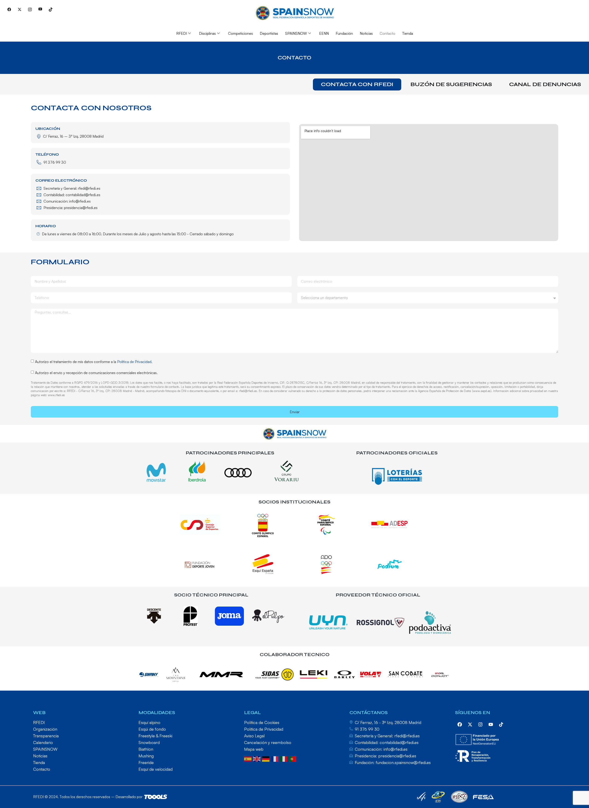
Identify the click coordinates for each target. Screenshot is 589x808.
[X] (19, 9)
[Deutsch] (266, 758)
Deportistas (269, 33)
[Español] (248, 758)
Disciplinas (207, 33)
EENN (324, 33)
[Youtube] (40, 9)
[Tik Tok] (50, 9)
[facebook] (459, 724)
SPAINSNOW (296, 33)
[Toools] (156, 796)
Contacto (387, 33)
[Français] (275, 758)
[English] (257, 758)
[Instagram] (29, 9)
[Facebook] (9, 9)
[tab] (357, 84)
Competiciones (240, 33)
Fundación (344, 33)
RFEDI (181, 33)
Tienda (407, 33)
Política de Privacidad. (134, 361)
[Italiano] (284, 758)
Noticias (366, 33)
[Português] (293, 758)
